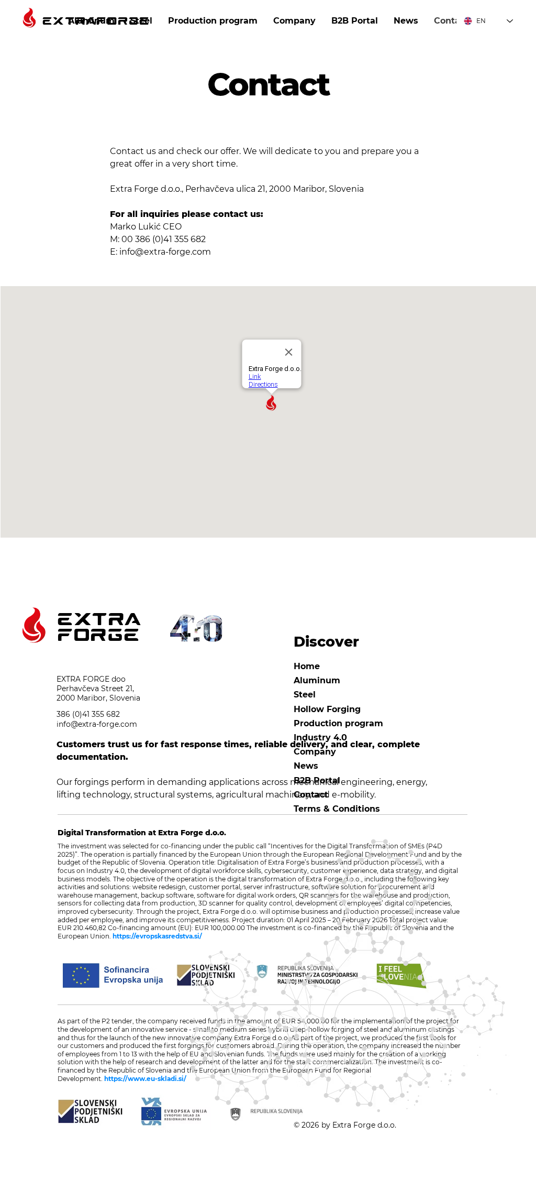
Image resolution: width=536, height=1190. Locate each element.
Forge (98, 636)
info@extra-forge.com (165, 252)
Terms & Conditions (337, 809)
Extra (98, 620)
